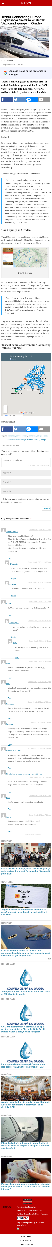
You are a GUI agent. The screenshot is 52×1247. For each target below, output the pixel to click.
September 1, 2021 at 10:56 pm (39, 702)
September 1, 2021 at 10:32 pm (39, 682)
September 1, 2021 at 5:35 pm (40, 530)
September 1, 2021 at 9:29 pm (40, 661)
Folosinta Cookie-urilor (26, 1207)
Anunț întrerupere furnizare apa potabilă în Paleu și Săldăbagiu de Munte (25, 992)
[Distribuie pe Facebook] (7, 99)
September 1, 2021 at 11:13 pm (39, 749)
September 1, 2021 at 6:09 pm (40, 602)
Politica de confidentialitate (28, 1214)
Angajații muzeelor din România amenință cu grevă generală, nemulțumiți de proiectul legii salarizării (24, 912)
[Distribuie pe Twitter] (20, 99)
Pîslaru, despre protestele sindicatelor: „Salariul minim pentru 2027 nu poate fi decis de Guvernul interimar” (25, 1186)
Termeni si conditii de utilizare (29, 1210)
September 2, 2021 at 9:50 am (40, 796)
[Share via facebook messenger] (32, 99)
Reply (10, 558)
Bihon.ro (7, 1207)
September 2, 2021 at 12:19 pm (39, 582)
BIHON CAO (8, 964)
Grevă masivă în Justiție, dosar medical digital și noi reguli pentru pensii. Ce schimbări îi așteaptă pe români (25, 871)
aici (31, 518)
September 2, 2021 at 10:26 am (39, 562)
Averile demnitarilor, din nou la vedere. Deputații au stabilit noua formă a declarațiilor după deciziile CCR (25, 1104)
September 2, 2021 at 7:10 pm (40, 815)
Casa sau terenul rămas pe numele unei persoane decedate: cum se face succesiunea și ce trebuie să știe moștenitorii (25, 953)
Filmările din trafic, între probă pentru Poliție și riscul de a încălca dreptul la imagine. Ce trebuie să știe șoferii (25, 1145)
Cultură (7, 882)
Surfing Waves (36, 834)
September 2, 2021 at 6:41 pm (40, 641)
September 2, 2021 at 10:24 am (39, 621)
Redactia (44, 1214)
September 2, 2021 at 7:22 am (40, 777)
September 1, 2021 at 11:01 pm (39, 722)
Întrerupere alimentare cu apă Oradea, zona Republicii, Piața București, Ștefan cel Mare (23, 1065)
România (7, 841)
